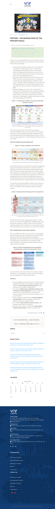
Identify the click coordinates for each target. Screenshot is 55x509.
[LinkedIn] (15, 446)
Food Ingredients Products (16, 460)
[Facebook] (10, 446)
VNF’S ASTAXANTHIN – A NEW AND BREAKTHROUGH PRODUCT (27, 320)
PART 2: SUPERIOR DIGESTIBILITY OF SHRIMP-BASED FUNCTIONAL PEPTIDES (28, 324)
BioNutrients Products (15, 463)
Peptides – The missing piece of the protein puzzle (25, 48)
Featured (22, 34)
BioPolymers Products (15, 457)
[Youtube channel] (12, 446)
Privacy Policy (13, 469)
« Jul (11, 397)
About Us (12, 466)
